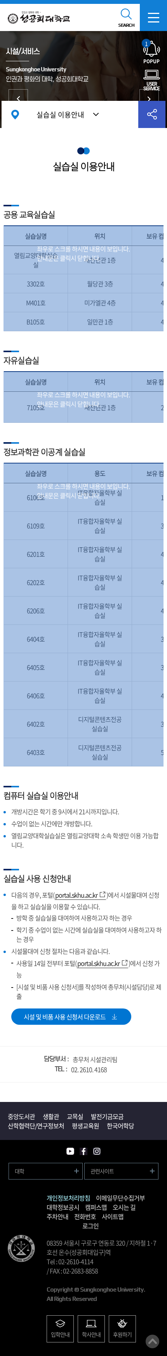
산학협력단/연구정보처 (36, 1125)
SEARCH (126, 25)
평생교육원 (85, 1125)
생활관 (51, 1116)
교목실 (75, 1116)
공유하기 (151, 114)
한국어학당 (120, 1125)
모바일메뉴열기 (153, 17)
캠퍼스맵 (96, 1207)
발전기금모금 (107, 1116)
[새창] (70, 1151)
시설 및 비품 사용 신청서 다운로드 (65, 1016)
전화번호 (85, 1216)
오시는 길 (124, 1207)
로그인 (90, 1225)
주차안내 (57, 1216)
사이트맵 (113, 1216)
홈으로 (15, 114)
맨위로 (152, 1341)
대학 (19, 1171)
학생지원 (18, 99)
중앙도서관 (149, 99)
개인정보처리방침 (68, 1197)
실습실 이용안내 (60, 114)
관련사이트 (102, 1171)
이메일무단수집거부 (120, 1197)
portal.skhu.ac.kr (76, 894)
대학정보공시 (63, 1207)
